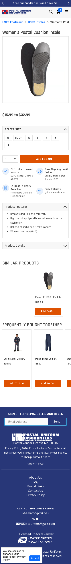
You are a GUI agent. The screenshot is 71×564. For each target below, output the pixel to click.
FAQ (35, 482)
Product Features (16, 207)
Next (68, 3)
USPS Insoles (36, 22)
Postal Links (35, 486)
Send (57, 421)
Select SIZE (13, 129)
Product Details (15, 245)
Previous (3, 3)
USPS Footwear (12, 22)
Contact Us (35, 491)
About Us (35, 477)
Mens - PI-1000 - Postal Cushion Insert (47, 298)
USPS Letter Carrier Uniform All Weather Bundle (14, 359)
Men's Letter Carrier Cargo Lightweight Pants (48, 359)
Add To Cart (44, 159)
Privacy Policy (35, 495)
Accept (35, 558)
